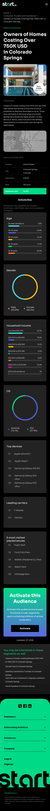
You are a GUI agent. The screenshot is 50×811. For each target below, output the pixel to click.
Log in (8, 758)
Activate (25, 628)
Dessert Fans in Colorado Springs (18, 666)
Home (6, 13)
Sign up (8, 764)
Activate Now (25, 200)
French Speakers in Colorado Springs (20, 686)
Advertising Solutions (16, 727)
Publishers (10, 716)
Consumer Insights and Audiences (19, 16)
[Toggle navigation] (46, 4)
